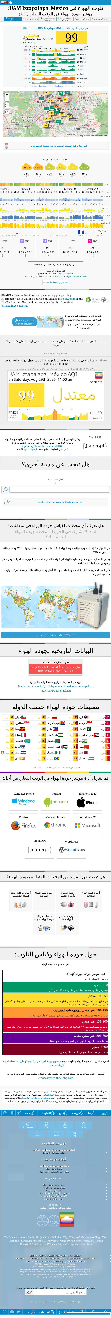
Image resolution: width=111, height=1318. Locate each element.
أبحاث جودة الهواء (54, 1159)
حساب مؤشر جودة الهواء (54, 1187)
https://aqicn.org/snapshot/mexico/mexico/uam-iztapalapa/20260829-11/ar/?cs (55, 368)
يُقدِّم (29, 1292)
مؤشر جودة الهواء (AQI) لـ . (63, 28)
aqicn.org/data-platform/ (56, 690)
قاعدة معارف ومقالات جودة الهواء (53, 1165)
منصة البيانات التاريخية (54, 1199)
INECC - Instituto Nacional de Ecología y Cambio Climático (55, 1261)
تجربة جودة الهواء (54, 1168)
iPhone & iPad (87, 793)
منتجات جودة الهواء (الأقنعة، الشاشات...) (53, 1193)
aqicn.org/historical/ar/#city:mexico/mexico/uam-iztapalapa (57, 686)
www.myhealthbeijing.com (56, 1078)
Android (56, 793)
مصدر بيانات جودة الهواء (54, 1184)
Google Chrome (55, 817)
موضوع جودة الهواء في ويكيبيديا (44, 1061)
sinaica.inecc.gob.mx (15, 305)
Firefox (23, 817)
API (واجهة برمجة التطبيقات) (54, 1196)
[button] (59, 100)
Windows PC (88, 817)
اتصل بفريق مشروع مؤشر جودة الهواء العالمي (54, 1149)
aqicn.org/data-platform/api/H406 (42, 446)
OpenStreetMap (91, 135)
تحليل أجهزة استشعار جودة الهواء (54, 1171)
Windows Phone (24, 793)
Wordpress (71, 841)
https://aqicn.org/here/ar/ (56, 353)
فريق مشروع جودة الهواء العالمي (38, 1098)
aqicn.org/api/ (28, 449)
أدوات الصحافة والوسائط (54, 1152)
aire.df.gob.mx (68, 298)
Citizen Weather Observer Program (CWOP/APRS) (55, 1255)
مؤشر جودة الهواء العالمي (53, 1095)
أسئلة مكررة (53, 1178)
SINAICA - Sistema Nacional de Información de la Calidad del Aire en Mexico (55, 1258)
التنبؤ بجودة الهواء (54, 1190)
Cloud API (40, 840)
